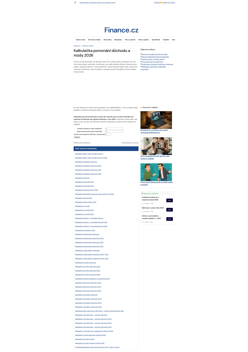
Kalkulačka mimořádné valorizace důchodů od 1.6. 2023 (94, 194)
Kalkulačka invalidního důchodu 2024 (88, 166)
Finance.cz (77, 46)
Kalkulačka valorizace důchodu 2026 (88, 291)
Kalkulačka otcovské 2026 (84, 214)
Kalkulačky (118, 40)
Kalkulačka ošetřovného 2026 (85, 202)
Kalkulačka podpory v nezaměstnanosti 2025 (91, 222)
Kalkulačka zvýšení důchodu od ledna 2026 (90, 335)
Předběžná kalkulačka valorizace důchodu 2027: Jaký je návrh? (97, 347)
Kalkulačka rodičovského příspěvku (87, 250)
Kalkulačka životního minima (85, 339)
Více (169, 200)
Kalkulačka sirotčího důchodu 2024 (87, 267)
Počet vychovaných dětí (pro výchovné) (89, 134)
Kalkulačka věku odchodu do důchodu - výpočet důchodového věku (99, 311)
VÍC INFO (157, 3)
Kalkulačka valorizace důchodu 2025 (88, 287)
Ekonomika (107, 40)
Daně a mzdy (80, 40)
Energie (174, 40)
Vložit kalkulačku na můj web (130, 142)
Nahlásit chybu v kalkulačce (82, 142)
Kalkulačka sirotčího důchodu (85, 263)
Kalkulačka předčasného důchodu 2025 (89, 242)
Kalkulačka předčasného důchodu (87, 234)
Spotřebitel (156, 40)
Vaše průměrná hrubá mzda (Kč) (89, 131)
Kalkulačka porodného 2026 (85, 230)
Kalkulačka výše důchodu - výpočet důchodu (91, 315)
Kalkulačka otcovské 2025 (84, 210)
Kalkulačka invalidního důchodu (86, 162)
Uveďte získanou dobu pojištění (89, 129)
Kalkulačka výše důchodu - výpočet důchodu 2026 (93, 327)
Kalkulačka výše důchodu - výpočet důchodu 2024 (93, 319)
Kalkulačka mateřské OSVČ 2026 (86, 190)
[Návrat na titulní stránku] (121, 30)
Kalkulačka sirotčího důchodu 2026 (87, 275)
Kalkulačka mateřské (82, 178)
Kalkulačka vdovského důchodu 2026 (88, 307)
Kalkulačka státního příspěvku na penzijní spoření (92, 279)
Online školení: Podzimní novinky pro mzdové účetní (97, 3)
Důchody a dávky (94, 40)
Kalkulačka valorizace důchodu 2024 (88, 283)
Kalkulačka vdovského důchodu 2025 (88, 303)
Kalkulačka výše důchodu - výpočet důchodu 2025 (93, 323)
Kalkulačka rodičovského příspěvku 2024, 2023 (91, 254)
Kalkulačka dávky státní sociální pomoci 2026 (91, 158)
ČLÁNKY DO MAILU (168, 3)
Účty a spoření (130, 40)
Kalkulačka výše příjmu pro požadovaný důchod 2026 (94, 331)
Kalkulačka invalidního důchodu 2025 (88, 170)
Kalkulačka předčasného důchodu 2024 (89, 238)
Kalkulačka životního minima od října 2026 (89, 343)
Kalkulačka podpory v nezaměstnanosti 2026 (91, 226)
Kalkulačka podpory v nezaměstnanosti (89, 218)
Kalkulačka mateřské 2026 (84, 182)
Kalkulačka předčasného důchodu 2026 (89, 246)
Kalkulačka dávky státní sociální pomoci (89, 154)
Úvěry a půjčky (143, 40)
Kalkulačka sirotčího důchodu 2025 (87, 271)
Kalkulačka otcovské (82, 206)
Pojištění (166, 40)
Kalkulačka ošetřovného (83, 198)
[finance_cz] (76, 2)
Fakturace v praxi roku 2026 (153, 208)
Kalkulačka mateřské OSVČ (84, 186)
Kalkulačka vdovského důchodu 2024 (88, 299)
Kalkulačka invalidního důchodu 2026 (88, 174)
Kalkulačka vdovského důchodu (86, 295)
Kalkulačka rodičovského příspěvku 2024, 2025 (91, 259)
